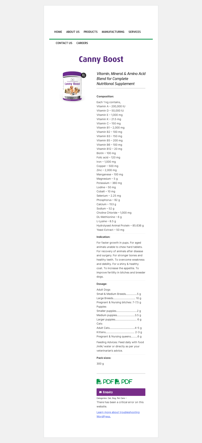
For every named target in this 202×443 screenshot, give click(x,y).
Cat (109, 398)
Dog (114, 398)
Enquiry (108, 392)
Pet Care (121, 398)
